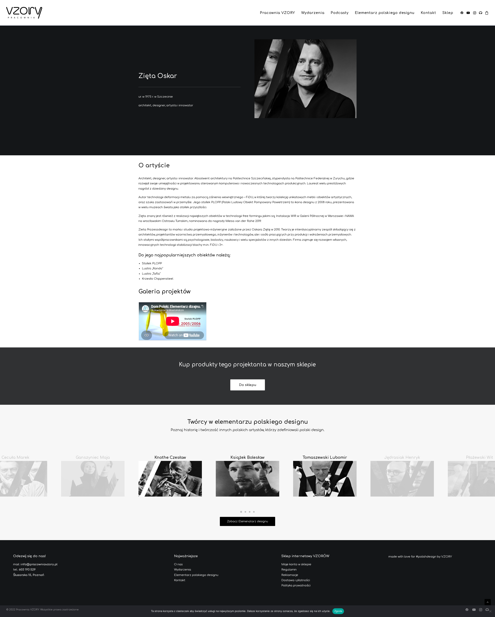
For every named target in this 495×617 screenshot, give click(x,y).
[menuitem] (277, 13)
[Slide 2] (245, 512)
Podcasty (340, 13)
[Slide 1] (241, 512)
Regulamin (289, 569)
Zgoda (338, 611)
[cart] (486, 13)
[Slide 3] (250, 512)
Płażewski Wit (479, 457)
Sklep (447, 13)
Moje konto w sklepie (296, 564)
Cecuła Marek (15, 457)
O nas (178, 564)
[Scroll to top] (488, 602)
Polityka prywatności (296, 585)
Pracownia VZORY (277, 13)
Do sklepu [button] (247, 385)
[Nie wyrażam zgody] (490, 611)
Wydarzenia (312, 13)
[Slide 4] (254, 512)
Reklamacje (289, 575)
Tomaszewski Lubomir (325, 457)
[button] (462, 13)
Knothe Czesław (170, 457)
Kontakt (428, 13)
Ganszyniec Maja (93, 457)
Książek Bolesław (247, 457)
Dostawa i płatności (295, 580)
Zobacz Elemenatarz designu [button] (247, 521)
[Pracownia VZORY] (24, 13)
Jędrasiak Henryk (402, 457)
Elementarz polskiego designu (385, 13)
